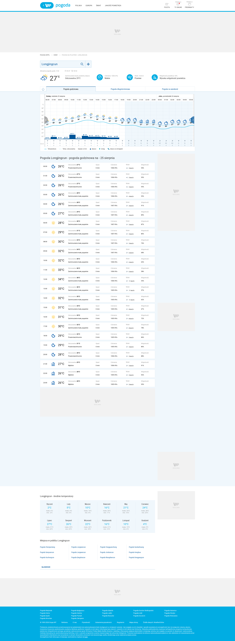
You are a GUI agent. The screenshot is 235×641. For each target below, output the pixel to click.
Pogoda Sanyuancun (47, 552)
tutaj (86, 637)
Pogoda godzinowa (70, 89)
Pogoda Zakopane (77, 618)
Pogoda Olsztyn (169, 613)
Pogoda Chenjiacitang (47, 547)
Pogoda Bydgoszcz (77, 610)
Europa (89, 5)
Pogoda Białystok (46, 610)
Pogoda (63, 5)
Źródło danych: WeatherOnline (153, 622)
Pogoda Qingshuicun (78, 557)
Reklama (64, 622)
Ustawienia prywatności (103, 622)
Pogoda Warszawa (170, 616)
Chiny (56, 55)
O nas (75, 622)
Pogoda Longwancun (78, 547)
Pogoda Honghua (135, 552)
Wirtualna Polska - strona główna (47, 5)
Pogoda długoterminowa (120, 89)
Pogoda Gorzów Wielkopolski (143, 610)
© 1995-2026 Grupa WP (48, 622)
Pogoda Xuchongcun (47, 557)
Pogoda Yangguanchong (108, 547)
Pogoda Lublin (107, 613)
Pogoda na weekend (170, 89)
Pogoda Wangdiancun (107, 557)
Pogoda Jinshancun (107, 552)
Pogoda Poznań (76, 616)
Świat (98, 5)
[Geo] (88, 64)
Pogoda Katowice (170, 610)
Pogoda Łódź (137, 613)
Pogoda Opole (45, 616)
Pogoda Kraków (76, 613)
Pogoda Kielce (45, 613)
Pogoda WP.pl (45, 55)
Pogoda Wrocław (46, 618)
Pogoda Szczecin (139, 616)
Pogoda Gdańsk (107, 610)
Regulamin (120, 622)
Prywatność (86, 622)
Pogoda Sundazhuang (136, 547)
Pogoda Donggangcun (136, 557)
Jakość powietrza (113, 5)
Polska (78, 5)
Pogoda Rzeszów (108, 616)
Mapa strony (133, 622)
